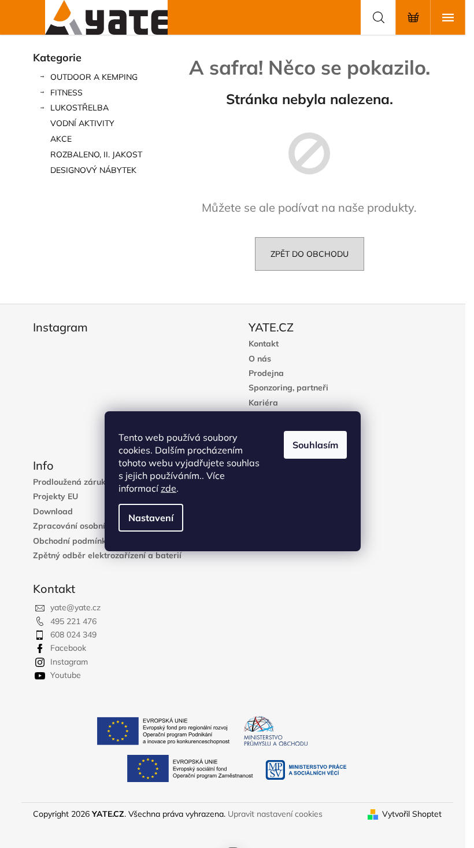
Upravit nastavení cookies (275, 814)
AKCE (61, 139)
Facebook (68, 648)
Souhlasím (315, 445)
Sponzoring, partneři (288, 388)
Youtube (65, 675)
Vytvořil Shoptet (412, 814)
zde (168, 488)
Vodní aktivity (82, 123)
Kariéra (263, 403)
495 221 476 (73, 621)
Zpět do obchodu (310, 254)
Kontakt (264, 344)
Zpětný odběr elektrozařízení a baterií (107, 555)
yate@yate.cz (75, 607)
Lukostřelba (79, 107)
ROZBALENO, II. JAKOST (96, 154)
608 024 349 (73, 634)
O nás (260, 359)
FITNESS (66, 92)
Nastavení (150, 517)
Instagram (69, 662)
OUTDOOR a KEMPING (94, 77)
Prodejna (266, 373)
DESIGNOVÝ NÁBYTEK (93, 170)
